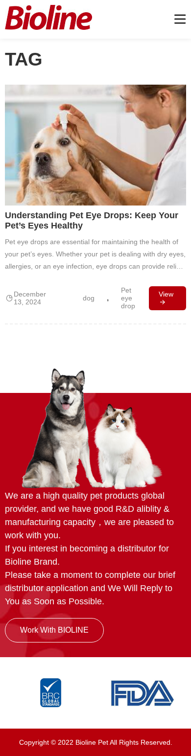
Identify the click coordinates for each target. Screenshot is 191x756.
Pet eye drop (128, 298)
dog (89, 298)
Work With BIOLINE (54, 630)
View (166, 294)
